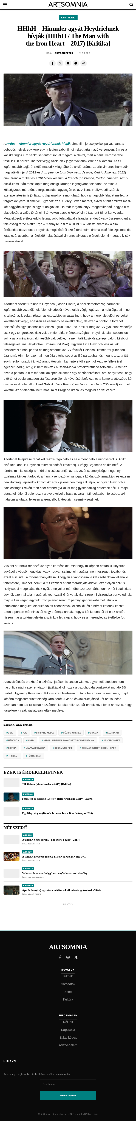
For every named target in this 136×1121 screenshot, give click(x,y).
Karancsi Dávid (36, 877)
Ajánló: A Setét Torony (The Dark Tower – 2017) (51, 839)
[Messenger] (76, 63)
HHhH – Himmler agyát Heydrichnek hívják (38, 143)
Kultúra (68, 999)
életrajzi (113, 732)
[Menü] (7, 4)
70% (24, 732)
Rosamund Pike (63, 748)
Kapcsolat (68, 1030)
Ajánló (27, 835)
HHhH (31, 740)
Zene (68, 992)
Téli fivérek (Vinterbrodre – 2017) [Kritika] (46, 784)
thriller (13, 755)
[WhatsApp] (68, 63)
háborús (13, 740)
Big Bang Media (45, 732)
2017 (10, 732)
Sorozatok (68, 984)
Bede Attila (34, 844)
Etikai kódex (68, 1037)
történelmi (34, 755)
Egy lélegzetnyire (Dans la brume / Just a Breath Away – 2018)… (58, 813)
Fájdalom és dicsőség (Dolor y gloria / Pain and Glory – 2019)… (58, 798)
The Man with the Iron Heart (99, 748)
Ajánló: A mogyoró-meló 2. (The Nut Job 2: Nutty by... (54, 856)
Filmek (68, 976)
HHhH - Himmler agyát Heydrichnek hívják (69, 740)
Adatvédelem (68, 1045)
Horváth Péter (63, 53)
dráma (94, 732)
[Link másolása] (83, 63)
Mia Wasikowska (35, 748)
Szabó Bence (34, 894)
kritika (12, 748)
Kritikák (68, 17)
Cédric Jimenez (72, 732)
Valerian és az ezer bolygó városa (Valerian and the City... (55, 873)
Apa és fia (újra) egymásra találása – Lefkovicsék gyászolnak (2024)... (62, 890)
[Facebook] (52, 63)
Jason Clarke (111, 740)
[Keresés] (128, 4)
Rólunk (68, 1022)
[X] (60, 63)
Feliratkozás (68, 1095)
